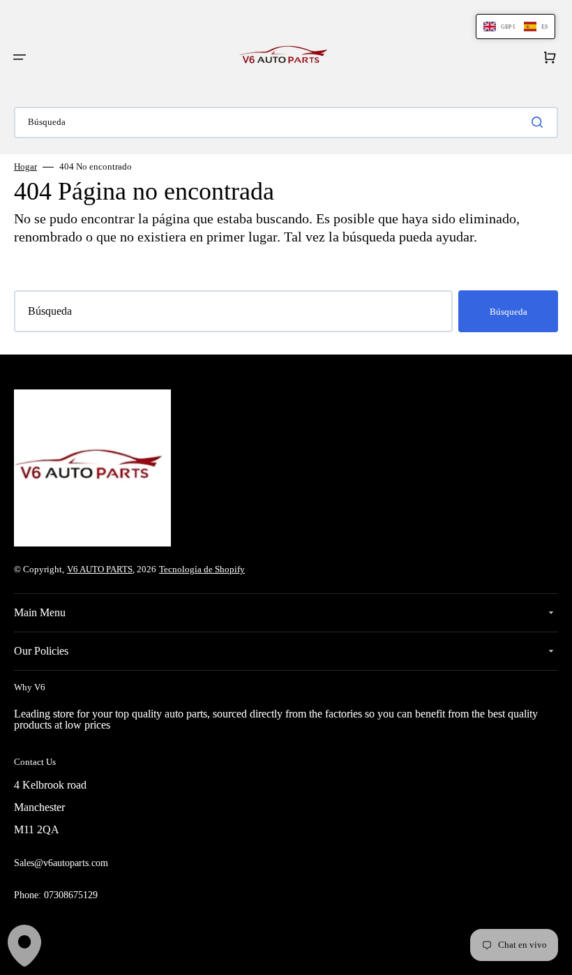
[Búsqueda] (540, 122)
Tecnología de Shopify (202, 569)
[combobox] (286, 122)
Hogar (25, 166)
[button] (19, 57)
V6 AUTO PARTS (100, 569)
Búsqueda (508, 311)
